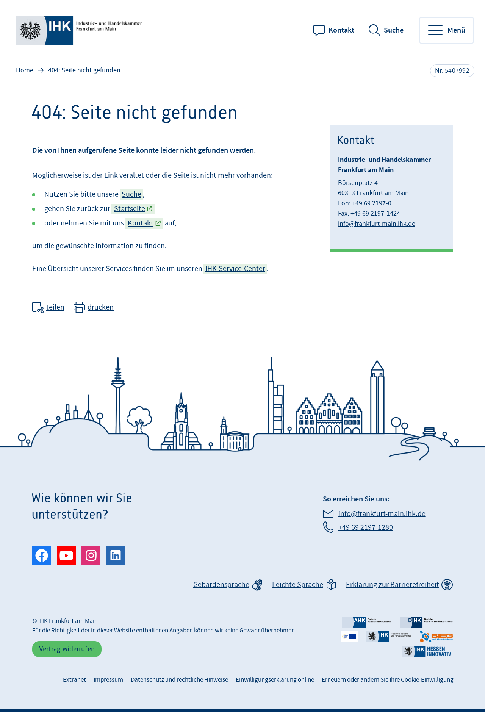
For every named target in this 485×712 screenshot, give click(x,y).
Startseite (129, 209)
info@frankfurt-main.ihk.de (376, 223)
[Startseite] (80, 30)
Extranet (74, 680)
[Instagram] (90, 555)
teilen (55, 307)
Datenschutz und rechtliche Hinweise (179, 680)
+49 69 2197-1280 (365, 527)
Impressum (108, 680)
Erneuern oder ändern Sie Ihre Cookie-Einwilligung (388, 680)
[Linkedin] (115, 555)
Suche (394, 30)
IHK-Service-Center (235, 269)
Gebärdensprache (221, 585)
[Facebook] (41, 555)
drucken (101, 307)
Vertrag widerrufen (67, 649)
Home (24, 70)
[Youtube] (66, 555)
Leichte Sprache (297, 585)
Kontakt (341, 30)
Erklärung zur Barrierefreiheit (392, 585)
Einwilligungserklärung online (275, 680)
